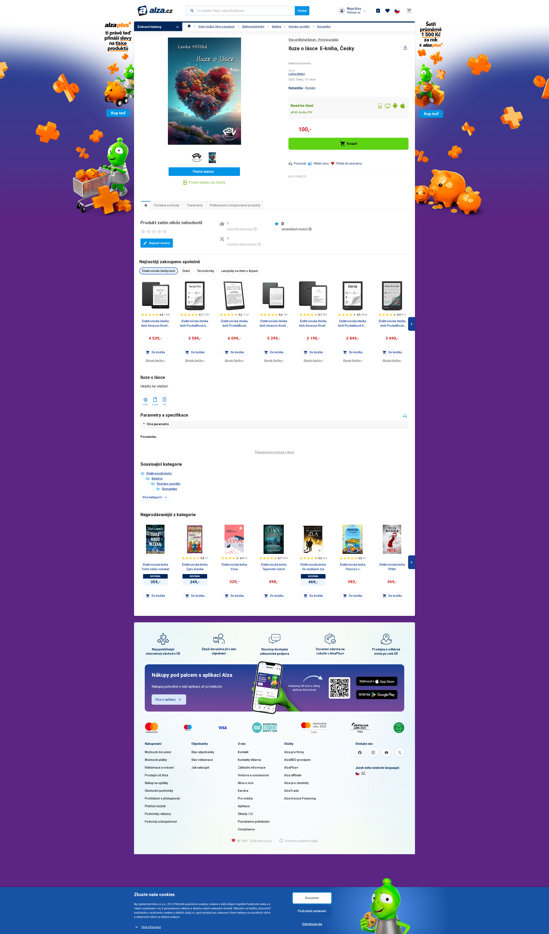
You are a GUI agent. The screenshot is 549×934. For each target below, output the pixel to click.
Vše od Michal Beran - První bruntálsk (313, 39)
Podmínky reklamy (158, 814)
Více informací (151, 927)
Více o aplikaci (165, 699)
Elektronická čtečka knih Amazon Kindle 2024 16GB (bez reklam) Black (313, 323)
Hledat (302, 10)
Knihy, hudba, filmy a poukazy (216, 26)
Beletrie (276, 26)
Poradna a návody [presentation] (166, 205)
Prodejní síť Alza (156, 775)
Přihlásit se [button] (353, 12)
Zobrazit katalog (149, 27)
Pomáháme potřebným (254, 821)
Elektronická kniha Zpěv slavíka (195, 567)
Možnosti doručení (158, 752)
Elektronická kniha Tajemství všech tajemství (274, 567)
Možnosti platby (156, 760)
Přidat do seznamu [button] (349, 163)
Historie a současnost (253, 775)
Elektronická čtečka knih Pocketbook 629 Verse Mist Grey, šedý (352, 323)
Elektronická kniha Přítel (392, 567)
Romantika (323, 26)
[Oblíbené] (387, 10)
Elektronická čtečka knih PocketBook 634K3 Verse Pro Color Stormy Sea (392, 323)
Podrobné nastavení (312, 911)
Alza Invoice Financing (300, 798)
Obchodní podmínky (159, 790)
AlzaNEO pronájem (297, 760)
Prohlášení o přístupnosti (162, 798)
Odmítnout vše (312, 924)
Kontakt (243, 752)
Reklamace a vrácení (159, 767)
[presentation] (145, 205)
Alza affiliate (292, 775)
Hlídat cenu (321, 163)
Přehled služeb (155, 806)
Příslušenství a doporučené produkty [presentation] (235, 205)
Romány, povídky (299, 26)
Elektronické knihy (253, 26)
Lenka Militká (296, 74)
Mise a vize (245, 783)
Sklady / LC (245, 814)
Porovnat (300, 163)
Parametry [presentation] (195, 205)
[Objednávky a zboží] (378, 10)
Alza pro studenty (296, 783)
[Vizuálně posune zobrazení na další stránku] (411, 324)
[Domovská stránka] (189, 26)
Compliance (246, 829)
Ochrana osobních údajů (301, 841)
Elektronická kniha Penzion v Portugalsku (352, 567)
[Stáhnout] (145, 398)
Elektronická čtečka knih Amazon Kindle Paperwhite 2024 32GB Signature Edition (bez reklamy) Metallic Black (274, 323)
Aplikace (244, 806)
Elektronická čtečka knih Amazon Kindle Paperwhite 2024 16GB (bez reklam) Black (155, 323)
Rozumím (312, 898)
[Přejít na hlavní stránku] (155, 10)
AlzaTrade (291, 790)
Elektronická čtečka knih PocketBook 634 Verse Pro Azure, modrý (194, 323)
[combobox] (241, 10)
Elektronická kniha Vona (234, 567)
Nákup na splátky (156, 783)
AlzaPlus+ (291, 767)
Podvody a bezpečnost (161, 821)
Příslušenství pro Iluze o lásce (274, 452)
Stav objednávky (202, 752)
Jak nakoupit (200, 767)
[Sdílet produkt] (405, 47)
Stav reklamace (202, 760)
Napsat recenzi (159, 243)
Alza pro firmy (294, 752)
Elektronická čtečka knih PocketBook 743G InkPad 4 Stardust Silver (234, 323)
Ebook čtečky (155, 360)
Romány (310, 87)
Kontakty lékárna (249, 760)
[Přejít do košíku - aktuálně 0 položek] (409, 10)
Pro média (245, 798)
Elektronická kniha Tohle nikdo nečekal (155, 567)
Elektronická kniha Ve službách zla (313, 567)
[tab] (145, 205)
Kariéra (243, 790)
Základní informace (251, 767)
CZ (363, 773)
